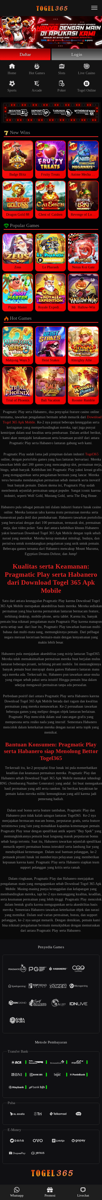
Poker (61, 90)
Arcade (37, 90)
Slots (61, 73)
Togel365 (92, 454)
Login (76, 54)
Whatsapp (17, 1195)
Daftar (25, 54)
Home (12, 73)
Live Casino (86, 73)
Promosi (50, 1195)
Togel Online (86, 90)
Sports (12, 90)
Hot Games (37, 73)
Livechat (83, 1195)
